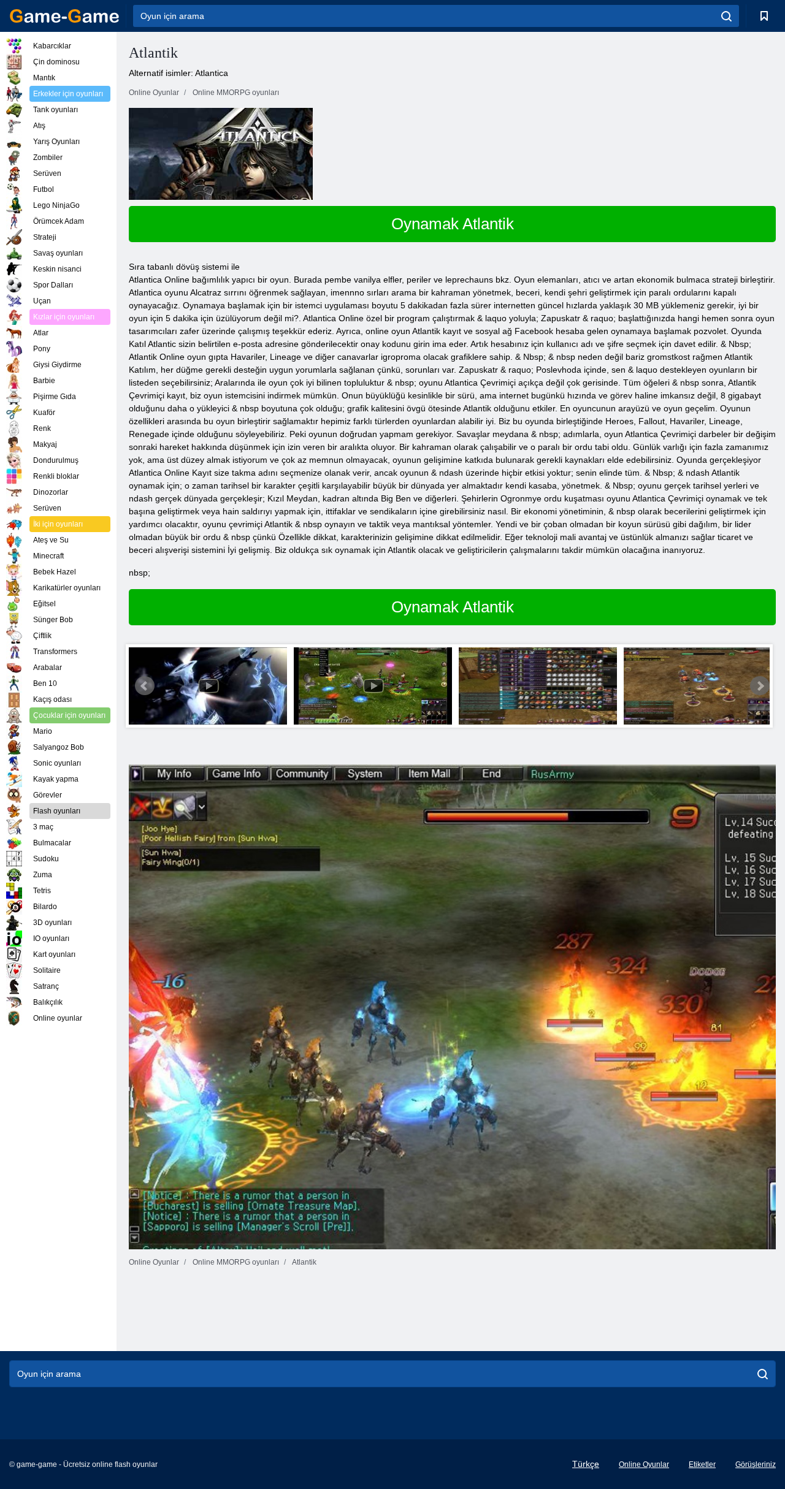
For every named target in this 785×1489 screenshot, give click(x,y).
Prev (145, 686)
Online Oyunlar (644, 1464)
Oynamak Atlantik (452, 224)
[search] (726, 16)
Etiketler (702, 1464)
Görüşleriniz (755, 1464)
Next (760, 686)
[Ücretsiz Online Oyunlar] (64, 16)
